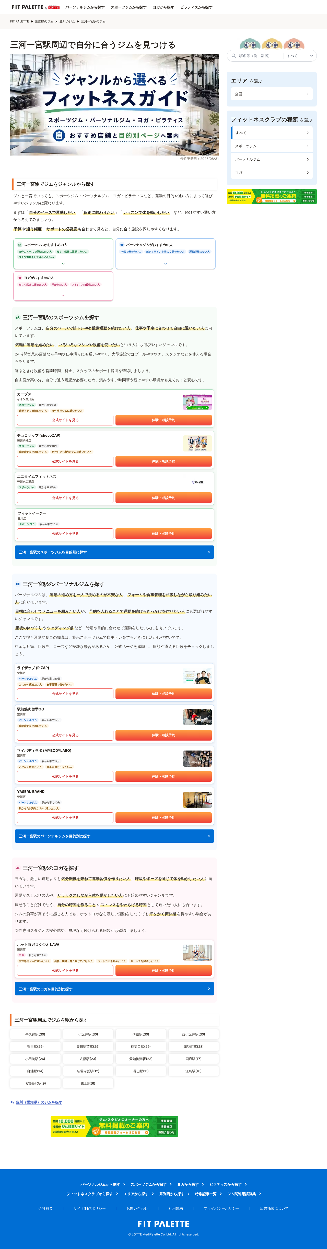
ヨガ (238, 172)
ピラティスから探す (196, 7)
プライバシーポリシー (221, 1208)
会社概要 (46, 1208)
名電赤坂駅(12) (88, 1071)
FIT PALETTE (19, 21)
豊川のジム (67, 21)
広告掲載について (274, 1208)
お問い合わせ (137, 1208)
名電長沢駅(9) (35, 1083)
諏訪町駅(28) (194, 1046)
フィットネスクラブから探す (89, 1194)
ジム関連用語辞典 (241, 1194)
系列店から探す (171, 1194)
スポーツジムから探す (129, 7)
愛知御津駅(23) (141, 1059)
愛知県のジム (44, 21)
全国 (238, 94)
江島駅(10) (193, 1071)
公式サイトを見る (65, 420)
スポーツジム (245, 146)
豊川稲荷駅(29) (88, 1046)
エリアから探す (136, 1194)
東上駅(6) (88, 1083)
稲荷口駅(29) (141, 1046)
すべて (241, 132)
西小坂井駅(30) (193, 1034)
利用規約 (176, 1208)
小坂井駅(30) (88, 1034)
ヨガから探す (163, 7)
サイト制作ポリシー (90, 1208)
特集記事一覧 (206, 1194)
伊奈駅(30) (141, 1034)
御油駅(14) (35, 1071)
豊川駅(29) (35, 1046)
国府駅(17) (193, 1059)
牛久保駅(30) (35, 1034)
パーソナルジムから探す (85, 7)
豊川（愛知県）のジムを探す (39, 1102)
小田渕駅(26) (35, 1059)
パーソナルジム (247, 159)
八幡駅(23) (88, 1059)
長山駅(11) (141, 1071)
